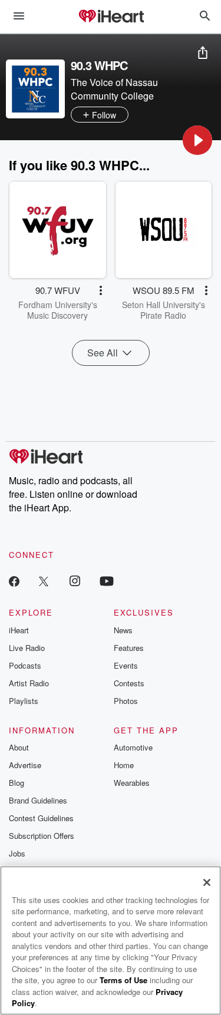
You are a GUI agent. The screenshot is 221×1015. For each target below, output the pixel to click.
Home (124, 765)
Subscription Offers (41, 835)
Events (126, 665)
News (123, 630)
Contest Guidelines (41, 818)
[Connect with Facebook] (14, 580)
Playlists (23, 700)
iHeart (19, 630)
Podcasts (25, 665)
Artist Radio (29, 683)
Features (129, 647)
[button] (197, 140)
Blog (16, 782)
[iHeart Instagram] (75, 580)
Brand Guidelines (38, 800)
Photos (126, 700)
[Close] (207, 882)
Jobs (17, 853)
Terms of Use (123, 980)
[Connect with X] (43, 580)
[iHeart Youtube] (107, 580)
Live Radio (27, 647)
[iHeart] (110, 17)
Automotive (133, 747)
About (19, 747)
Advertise (25, 765)
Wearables (132, 782)
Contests (129, 683)
